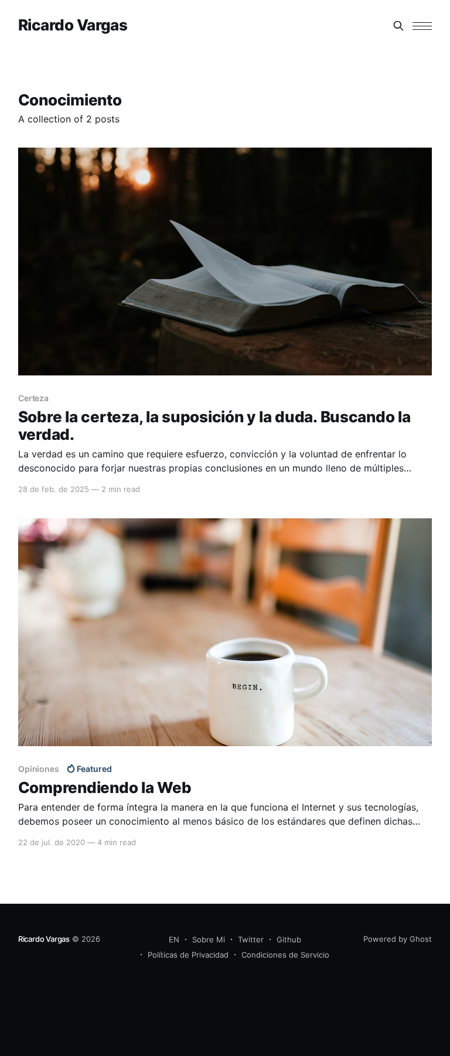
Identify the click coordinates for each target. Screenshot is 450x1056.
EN (174, 939)
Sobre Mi (208, 939)
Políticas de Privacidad (188, 954)
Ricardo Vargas (73, 25)
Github (289, 939)
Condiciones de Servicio (285, 954)
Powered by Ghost (397, 939)
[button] (422, 26)
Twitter (251, 939)
